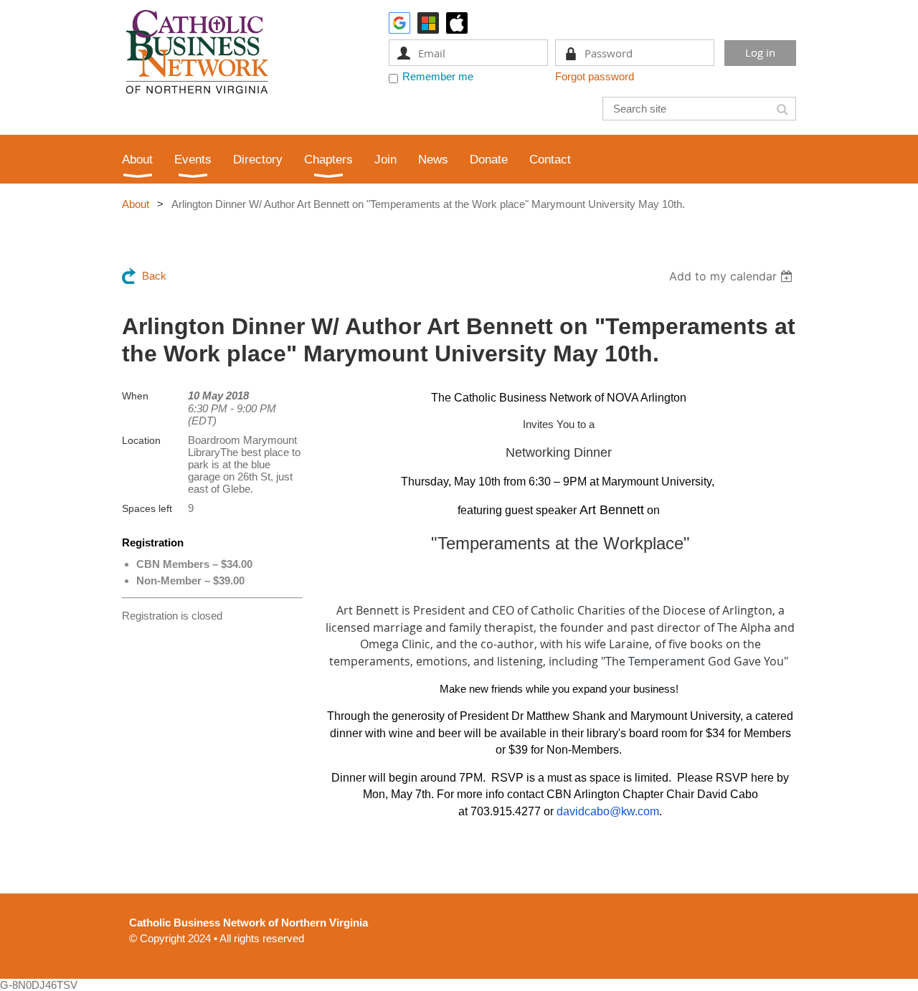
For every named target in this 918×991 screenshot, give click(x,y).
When (135, 396)
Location (141, 440)
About (135, 204)
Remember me (437, 76)
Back (154, 276)
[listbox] (732, 276)
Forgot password (594, 76)
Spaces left (147, 508)
